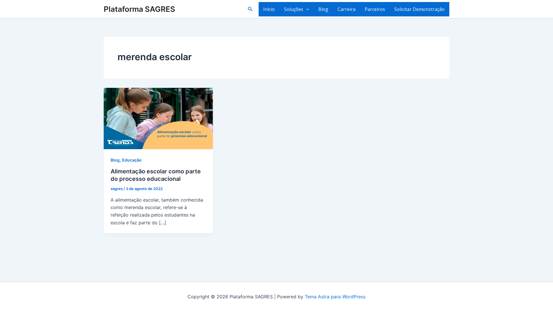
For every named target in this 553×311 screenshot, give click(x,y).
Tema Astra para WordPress (335, 296)
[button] (250, 9)
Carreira (346, 9)
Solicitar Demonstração (419, 9)
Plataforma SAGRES (139, 9)
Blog (323, 9)
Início (269, 9)
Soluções (293, 9)
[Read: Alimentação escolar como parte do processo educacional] (158, 118)
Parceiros (375, 9)
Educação (132, 160)
